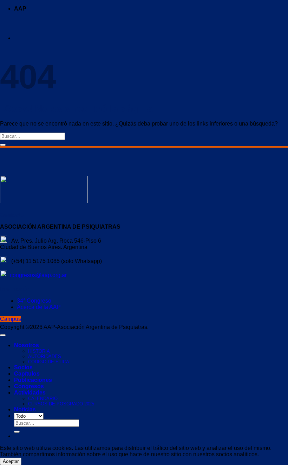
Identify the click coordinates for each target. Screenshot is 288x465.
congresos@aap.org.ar (37, 275)
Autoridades (44, 356)
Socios (23, 367)
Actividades (30, 393)
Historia (39, 351)
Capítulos (27, 374)
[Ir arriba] (3, 335)
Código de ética (48, 361)
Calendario (43, 398)
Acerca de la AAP (39, 307)
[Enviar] (3, 145)
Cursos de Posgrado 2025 (61, 403)
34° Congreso (34, 301)
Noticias (25, 409)
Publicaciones (33, 380)
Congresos (29, 386)
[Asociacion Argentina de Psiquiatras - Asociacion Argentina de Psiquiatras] (0, 26)
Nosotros (26, 345)
